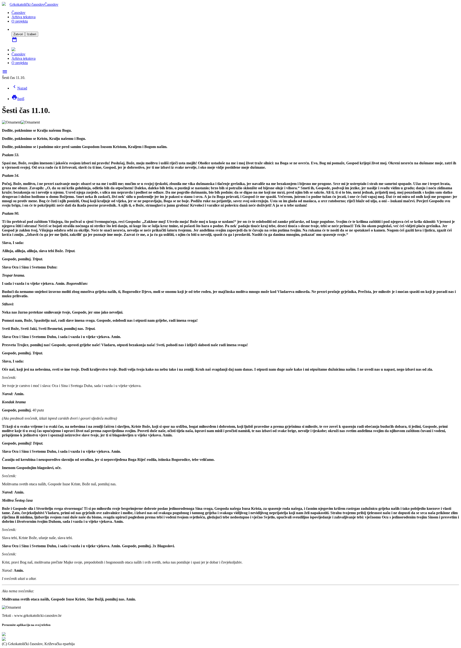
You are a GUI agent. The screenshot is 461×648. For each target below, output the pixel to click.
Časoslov (18, 13)
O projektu (20, 21)
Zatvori (18, 34)
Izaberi (31, 34)
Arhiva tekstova (24, 17)
